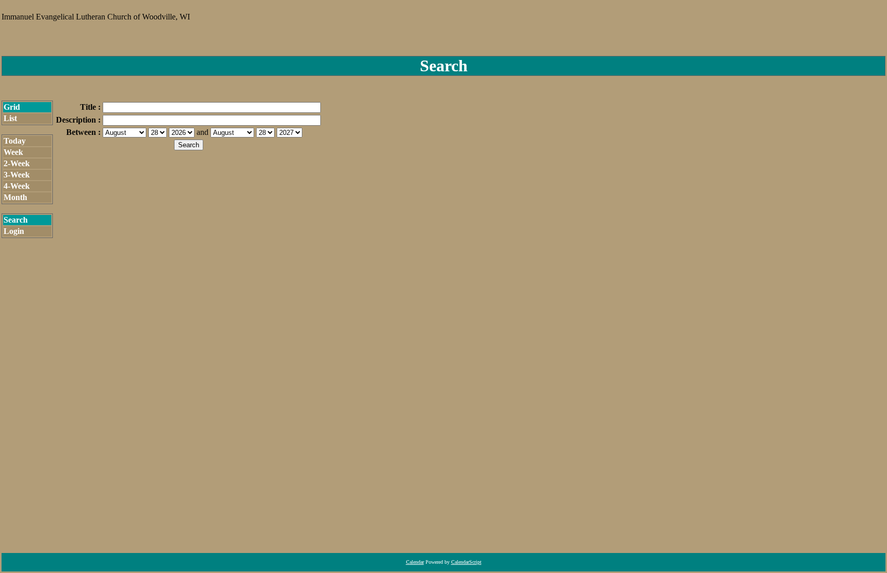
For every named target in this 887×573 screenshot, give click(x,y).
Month (15, 197)
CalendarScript (466, 562)
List (10, 118)
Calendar (415, 562)
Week (13, 152)
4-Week (17, 186)
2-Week (17, 163)
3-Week (17, 174)
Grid (12, 107)
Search (16, 219)
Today (15, 140)
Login (14, 231)
